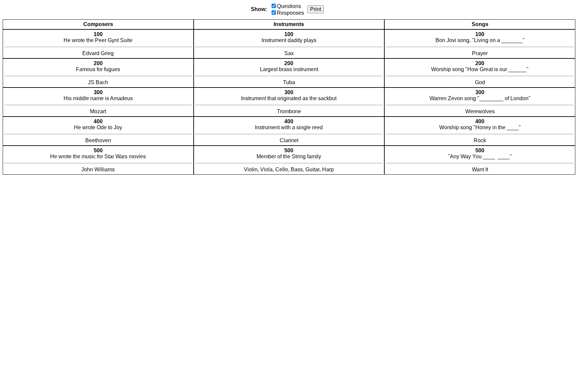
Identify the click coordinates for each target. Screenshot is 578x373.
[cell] (98, 43)
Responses (290, 13)
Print (315, 9)
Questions (289, 6)
